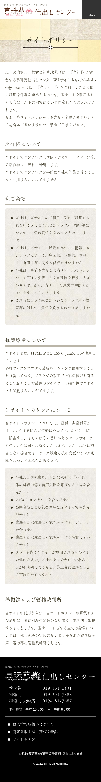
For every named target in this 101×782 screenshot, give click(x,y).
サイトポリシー (26, 739)
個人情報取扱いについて (33, 724)
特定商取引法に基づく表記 (35, 732)
